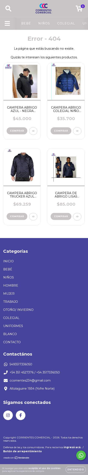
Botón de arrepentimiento (22, 451)
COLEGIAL (66, 23)
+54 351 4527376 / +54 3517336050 (35, 372)
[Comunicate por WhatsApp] (81, 455)
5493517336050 (21, 364)
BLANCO (10, 334)
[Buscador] (8, 8)
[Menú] (7, 23)
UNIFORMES (13, 326)
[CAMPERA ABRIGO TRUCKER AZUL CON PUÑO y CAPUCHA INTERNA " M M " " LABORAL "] (33, 216)
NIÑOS (44, 23)
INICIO (8, 261)
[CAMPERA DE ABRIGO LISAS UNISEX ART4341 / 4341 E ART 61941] (77, 216)
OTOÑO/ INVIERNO (18, 310)
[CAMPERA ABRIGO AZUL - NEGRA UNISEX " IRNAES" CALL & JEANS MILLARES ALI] (33, 131)
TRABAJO (10, 302)
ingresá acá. (72, 447)
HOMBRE (10, 285)
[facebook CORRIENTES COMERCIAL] (20, 415)
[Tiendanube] (16, 458)
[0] (79, 9)
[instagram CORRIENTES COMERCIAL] (8, 415)
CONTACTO (12, 342)
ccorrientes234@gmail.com (30, 380)
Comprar (17, 130)
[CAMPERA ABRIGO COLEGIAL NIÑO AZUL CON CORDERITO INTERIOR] (77, 131)
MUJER (9, 294)
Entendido (75, 469)
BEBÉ (26, 23)
